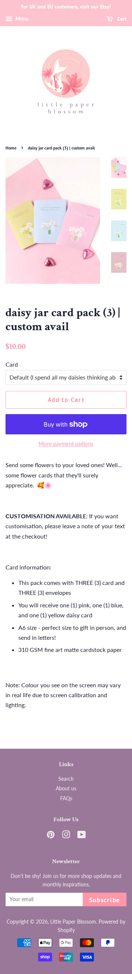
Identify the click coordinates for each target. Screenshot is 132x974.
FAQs (66, 798)
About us (66, 788)
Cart (121, 18)
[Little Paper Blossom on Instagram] (66, 836)
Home (11, 148)
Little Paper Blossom (73, 922)
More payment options (66, 443)
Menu (21, 18)
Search (66, 779)
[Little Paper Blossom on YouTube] (81, 836)
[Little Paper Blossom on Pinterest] (51, 836)
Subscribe (104, 900)
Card (12, 364)
